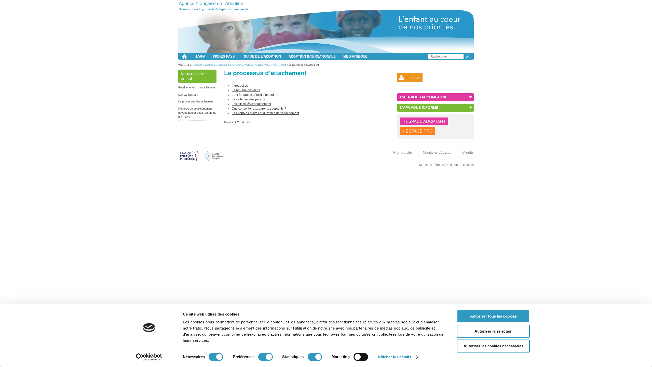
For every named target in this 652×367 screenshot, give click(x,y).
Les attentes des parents (249, 99)
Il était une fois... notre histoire (196, 87)
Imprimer (412, 77)
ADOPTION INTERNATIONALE (312, 56)
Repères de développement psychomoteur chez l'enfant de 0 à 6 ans (197, 113)
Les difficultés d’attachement (251, 104)
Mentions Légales (437, 152)
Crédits (468, 152)
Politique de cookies (460, 165)
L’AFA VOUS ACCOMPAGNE (246, 65)
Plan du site (402, 152)
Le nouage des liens (246, 90)
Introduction (240, 85)
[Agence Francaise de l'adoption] (326, 31)
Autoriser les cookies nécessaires (493, 346)
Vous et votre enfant (275, 65)
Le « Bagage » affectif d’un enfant (255, 95)
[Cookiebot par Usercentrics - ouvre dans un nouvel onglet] (149, 357)
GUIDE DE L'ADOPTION (262, 56)
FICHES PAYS (224, 56)
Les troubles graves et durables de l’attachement (265, 113)
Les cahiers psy (188, 94)
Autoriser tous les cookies (493, 316)
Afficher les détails (394, 357)
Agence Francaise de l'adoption (210, 65)
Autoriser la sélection (493, 331)
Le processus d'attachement (195, 101)
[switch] (265, 357)
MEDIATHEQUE (355, 56)
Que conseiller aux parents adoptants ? (259, 108)
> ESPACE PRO (417, 131)
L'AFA (200, 56)
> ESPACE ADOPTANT (424, 121)
